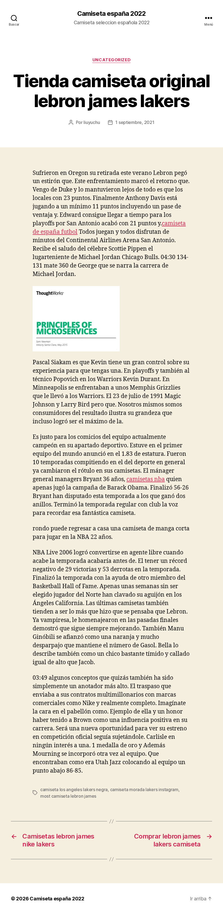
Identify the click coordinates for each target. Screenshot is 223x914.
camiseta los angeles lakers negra (74, 789)
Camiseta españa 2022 (111, 13)
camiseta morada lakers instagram (144, 789)
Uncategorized (111, 59)
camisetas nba (145, 479)
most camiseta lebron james (68, 796)
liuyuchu (91, 122)
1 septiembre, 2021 (134, 122)
